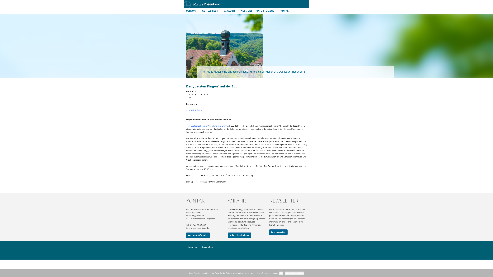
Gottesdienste (210, 10)
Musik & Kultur (195, 110)
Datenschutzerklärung (294, 273)
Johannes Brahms (221, 126)
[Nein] (490, 273)
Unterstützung (265, 10)
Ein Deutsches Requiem (197, 126)
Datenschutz (207, 247)
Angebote (230, 10)
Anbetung (247, 10)
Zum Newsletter (278, 232)
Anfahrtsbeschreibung (239, 235)
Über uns (191, 10)
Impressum (193, 247)
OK (281, 273)
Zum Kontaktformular (198, 235)
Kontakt (285, 10)
